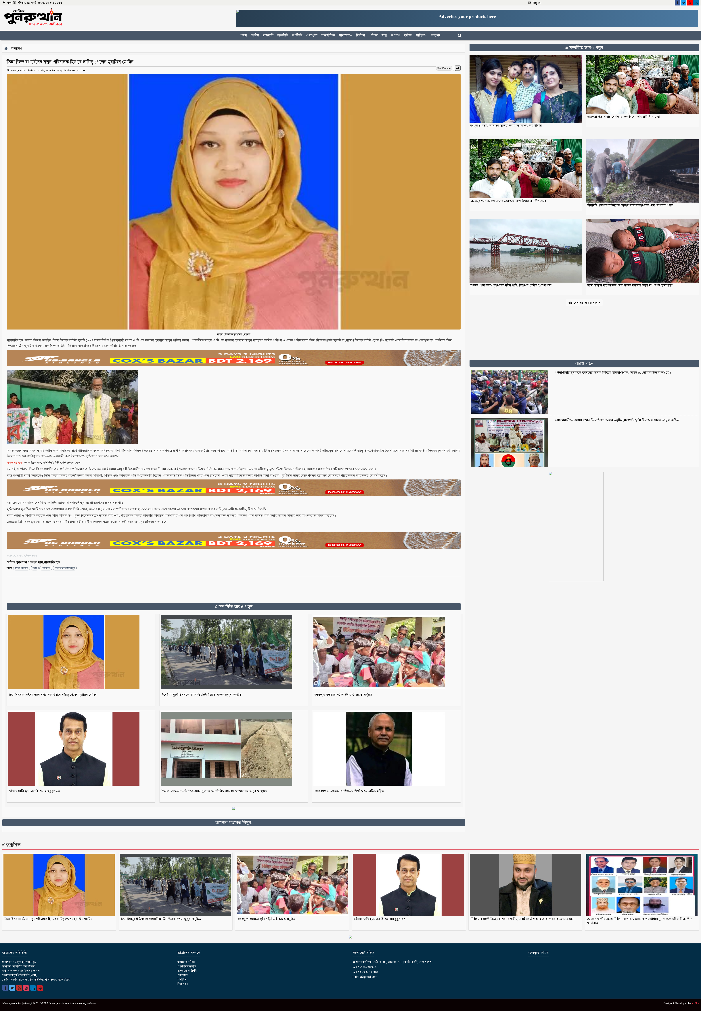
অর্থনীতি (297, 35)
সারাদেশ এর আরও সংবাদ (584, 303)
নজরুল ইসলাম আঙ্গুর (65, 568)
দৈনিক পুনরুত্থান (17, 70)
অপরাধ (395, 35)
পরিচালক (45, 568)
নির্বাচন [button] (361, 35)
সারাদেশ (16, 48)
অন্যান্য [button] (437, 35)
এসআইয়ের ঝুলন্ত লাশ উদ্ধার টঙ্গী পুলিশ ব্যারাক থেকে (52, 462)
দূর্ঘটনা (408, 35)
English (537, 3)
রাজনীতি (282, 35)
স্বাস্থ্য (384, 35)
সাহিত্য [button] (421, 35)
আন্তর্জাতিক (328, 35)
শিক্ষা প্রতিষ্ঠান (21, 568)
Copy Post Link (444, 68)
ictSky (695, 1003)
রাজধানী (268, 35)
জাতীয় (255, 35)
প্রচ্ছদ (243, 35)
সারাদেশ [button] (345, 35)
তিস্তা (35, 568)
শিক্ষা (374, 35)
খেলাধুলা (311, 35)
